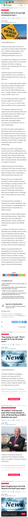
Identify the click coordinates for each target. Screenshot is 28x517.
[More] (24, 275)
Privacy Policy (5, 514)
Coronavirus (4, 407)
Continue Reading (14, 399)
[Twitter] (6, 275)
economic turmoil (18, 55)
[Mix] (19, 275)
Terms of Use (14, 514)
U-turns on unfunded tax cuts (11, 103)
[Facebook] (4, 275)
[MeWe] (16, 275)
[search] (19, 5)
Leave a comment (22, 326)
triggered (12, 376)
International (5, 10)
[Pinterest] (14, 275)
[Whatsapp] (22, 275)
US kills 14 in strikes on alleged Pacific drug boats (13, 290)
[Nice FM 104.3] (9, 5)
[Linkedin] (11, 275)
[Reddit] (9, 275)
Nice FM (6, 20)
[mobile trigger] (2, 5)
